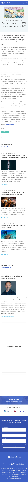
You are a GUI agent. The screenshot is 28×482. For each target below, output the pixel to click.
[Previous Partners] (2, 412)
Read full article (4, 184)
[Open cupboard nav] (26, 2)
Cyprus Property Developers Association (13, 273)
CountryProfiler (18, 464)
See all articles (5, 146)
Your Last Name (5, 433)
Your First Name (5, 427)
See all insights (5, 267)
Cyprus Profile (6, 3)
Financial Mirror (10, 124)
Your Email (4, 438)
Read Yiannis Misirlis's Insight (7, 316)
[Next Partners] (25, 412)
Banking (5, 131)
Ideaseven (18, 478)
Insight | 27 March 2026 (8, 273)
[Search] (23, 3)
